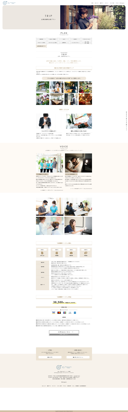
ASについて (96, 3)
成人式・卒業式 (53, 39)
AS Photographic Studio (62, 411)
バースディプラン (75, 42)
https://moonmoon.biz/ (88, 188)
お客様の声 (69, 385)
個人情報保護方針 (83, 385)
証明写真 (64, 42)
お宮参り (75, 39)
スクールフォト (126, 128)
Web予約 (50, 357)
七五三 (64, 39)
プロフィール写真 (41, 42)
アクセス (117, 3)
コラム (73, 385)
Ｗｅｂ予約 (126, 121)
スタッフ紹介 (112, 3)
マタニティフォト (86, 39)
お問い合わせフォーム (78, 357)
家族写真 (41, 39)
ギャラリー (106, 3)
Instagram (122, 3)
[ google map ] (77, 376)
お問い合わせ (126, 114)
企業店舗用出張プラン (41, 46)
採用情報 (77, 385)
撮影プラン (102, 3)
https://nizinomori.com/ (58, 190)
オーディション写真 (52, 42)
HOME (92, 3)
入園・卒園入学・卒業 (86, 42)
